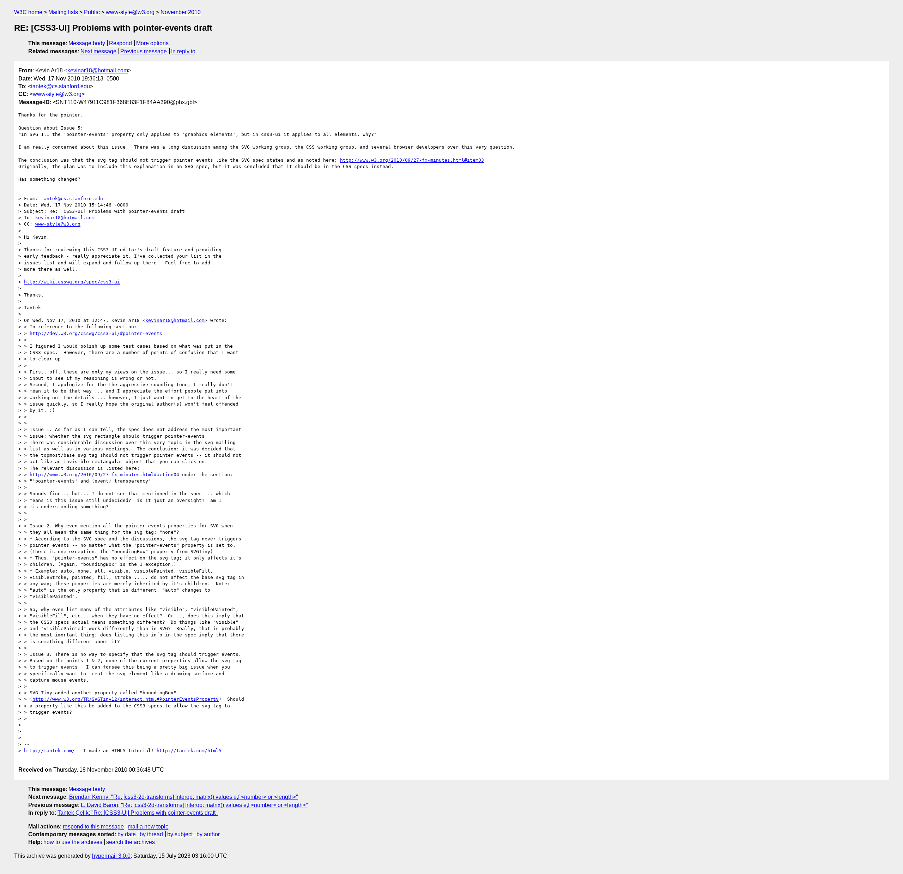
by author (208, 834)
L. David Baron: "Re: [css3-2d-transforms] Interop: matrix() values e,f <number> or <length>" (194, 805)
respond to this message (93, 827)
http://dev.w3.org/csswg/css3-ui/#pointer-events (96, 333)
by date (126, 834)
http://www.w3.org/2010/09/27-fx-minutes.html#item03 (412, 160)
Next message (98, 51)
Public (92, 12)
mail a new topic (148, 827)
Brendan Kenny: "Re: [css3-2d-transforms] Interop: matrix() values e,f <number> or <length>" (183, 797)
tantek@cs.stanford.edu (60, 86)
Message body (86, 43)
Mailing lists (63, 12)
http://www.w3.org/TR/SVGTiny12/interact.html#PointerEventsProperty (125, 699)
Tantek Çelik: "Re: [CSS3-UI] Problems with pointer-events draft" (137, 813)
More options (152, 43)
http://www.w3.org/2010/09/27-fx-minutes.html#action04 (104, 474)
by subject (180, 834)
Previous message (143, 51)
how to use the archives (72, 842)
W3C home (28, 12)
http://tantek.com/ (49, 750)
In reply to (183, 51)
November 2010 (180, 12)
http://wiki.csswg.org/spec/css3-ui (72, 282)
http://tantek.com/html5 (189, 750)
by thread (151, 834)
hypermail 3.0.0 (111, 856)
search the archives (130, 842)
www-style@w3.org (130, 12)
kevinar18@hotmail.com (97, 70)
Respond (120, 43)
